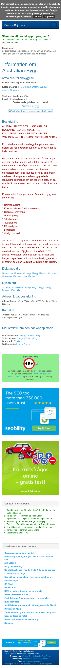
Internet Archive (23, 343)
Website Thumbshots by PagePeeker (36, 656)
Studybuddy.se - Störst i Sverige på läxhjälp (26, 521)
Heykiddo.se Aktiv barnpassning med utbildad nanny (30, 527)
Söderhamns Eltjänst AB (17, 532)
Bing (38, 335)
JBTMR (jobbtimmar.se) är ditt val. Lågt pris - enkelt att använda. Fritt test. (26, 39)
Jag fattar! (49, 16)
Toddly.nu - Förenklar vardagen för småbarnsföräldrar (31, 524)
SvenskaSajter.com (15, 25)
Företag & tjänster (29, 86)
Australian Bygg (30, 106)
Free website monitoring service (36, 658)
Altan (19, 290)
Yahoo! (31, 335)
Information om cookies (20, 663)
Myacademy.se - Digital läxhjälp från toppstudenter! (29, 518)
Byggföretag (30, 287)
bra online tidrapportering (33, 661)
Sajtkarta (48, 663)
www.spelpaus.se (16, 376)
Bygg (48, 287)
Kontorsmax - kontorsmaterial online (23, 529)
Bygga (41, 287)
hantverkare (17, 287)
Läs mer (37, 16)
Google (23, 335)
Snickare (6, 287)
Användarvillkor (37, 663)
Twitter (7, 663)
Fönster (5, 290)
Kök (13, 290)
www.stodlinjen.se (42, 373)
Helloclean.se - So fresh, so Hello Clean (24, 515)
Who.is (17, 341)
